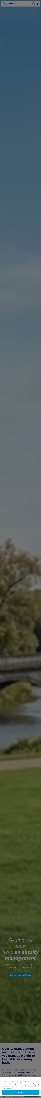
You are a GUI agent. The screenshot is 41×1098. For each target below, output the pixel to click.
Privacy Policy (6, 1088)
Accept (20, 1092)
